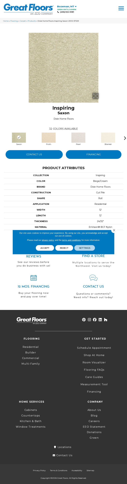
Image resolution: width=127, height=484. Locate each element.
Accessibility (77, 470)
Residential (31, 346)
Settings (84, 247)
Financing (93, 154)
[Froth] (49, 137)
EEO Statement (94, 426)
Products (32, 21)
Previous (2, 137)
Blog (94, 415)
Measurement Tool (94, 384)
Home (6, 21)
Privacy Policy (39, 470)
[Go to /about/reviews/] (33, 258)
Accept (44, 247)
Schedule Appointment (94, 347)
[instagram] (89, 320)
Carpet (23, 21)
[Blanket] (108, 137)
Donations (94, 432)
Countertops (30, 415)
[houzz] (105, 320)
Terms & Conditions (58, 470)
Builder (30, 352)
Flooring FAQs (94, 369)
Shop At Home (94, 355)
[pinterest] (84, 320)
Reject (64, 247)
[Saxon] (19, 137)
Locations (64, 447)
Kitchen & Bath (31, 421)
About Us (94, 410)
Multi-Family (31, 363)
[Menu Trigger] (121, 8)
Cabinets (30, 410)
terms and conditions (71, 240)
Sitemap (90, 470)
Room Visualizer (94, 362)
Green (94, 437)
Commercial (30, 358)
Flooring (14, 21)
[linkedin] (100, 320)
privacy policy (48, 240)
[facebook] (95, 320)
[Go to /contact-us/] (93, 288)
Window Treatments (31, 426)
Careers (94, 421)
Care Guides (94, 377)
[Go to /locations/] (93, 257)
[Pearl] (78, 137)
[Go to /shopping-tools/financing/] (33, 287)
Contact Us (34, 154)
